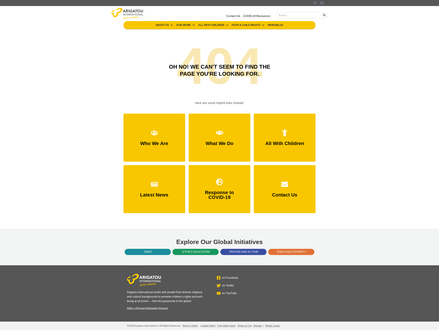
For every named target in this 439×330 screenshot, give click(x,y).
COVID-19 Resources (256, 16)
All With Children (211, 25)
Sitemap (257, 325)
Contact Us (233, 16)
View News (154, 193)
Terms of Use (244, 325)
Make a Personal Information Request (147, 308)
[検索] (324, 15)
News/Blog (275, 25)
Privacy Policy (190, 325)
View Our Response (219, 195)
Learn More (154, 141)
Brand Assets (272, 325)
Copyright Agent (226, 325)
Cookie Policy (208, 325)
